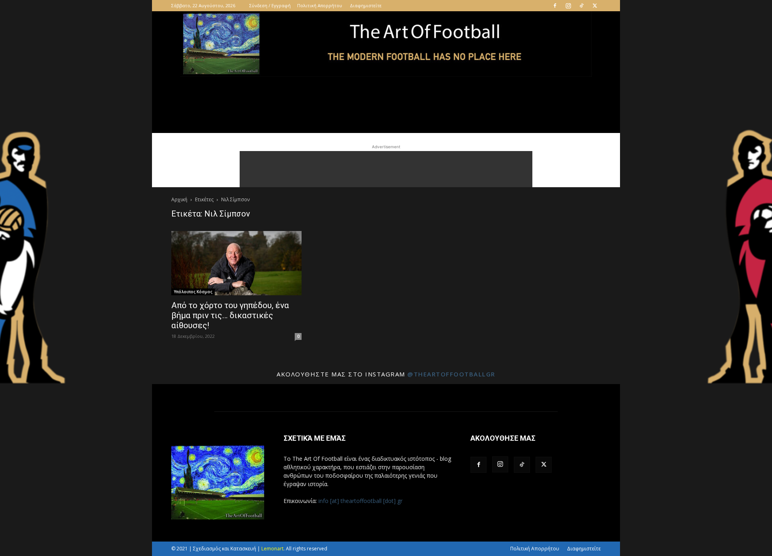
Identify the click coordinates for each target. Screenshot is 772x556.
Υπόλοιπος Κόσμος (193, 291)
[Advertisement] (386, 169)
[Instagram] (568, 5)
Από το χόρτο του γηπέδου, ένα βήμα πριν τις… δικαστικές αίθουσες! (230, 315)
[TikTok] (581, 5)
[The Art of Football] (386, 44)
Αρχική (179, 199)
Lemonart (272, 548)
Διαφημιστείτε (366, 5)
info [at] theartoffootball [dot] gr (360, 501)
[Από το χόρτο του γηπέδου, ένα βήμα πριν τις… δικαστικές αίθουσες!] (236, 263)
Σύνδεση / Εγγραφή (270, 5)
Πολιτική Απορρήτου (319, 5)
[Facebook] (555, 5)
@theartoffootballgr (451, 374)
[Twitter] (595, 5)
